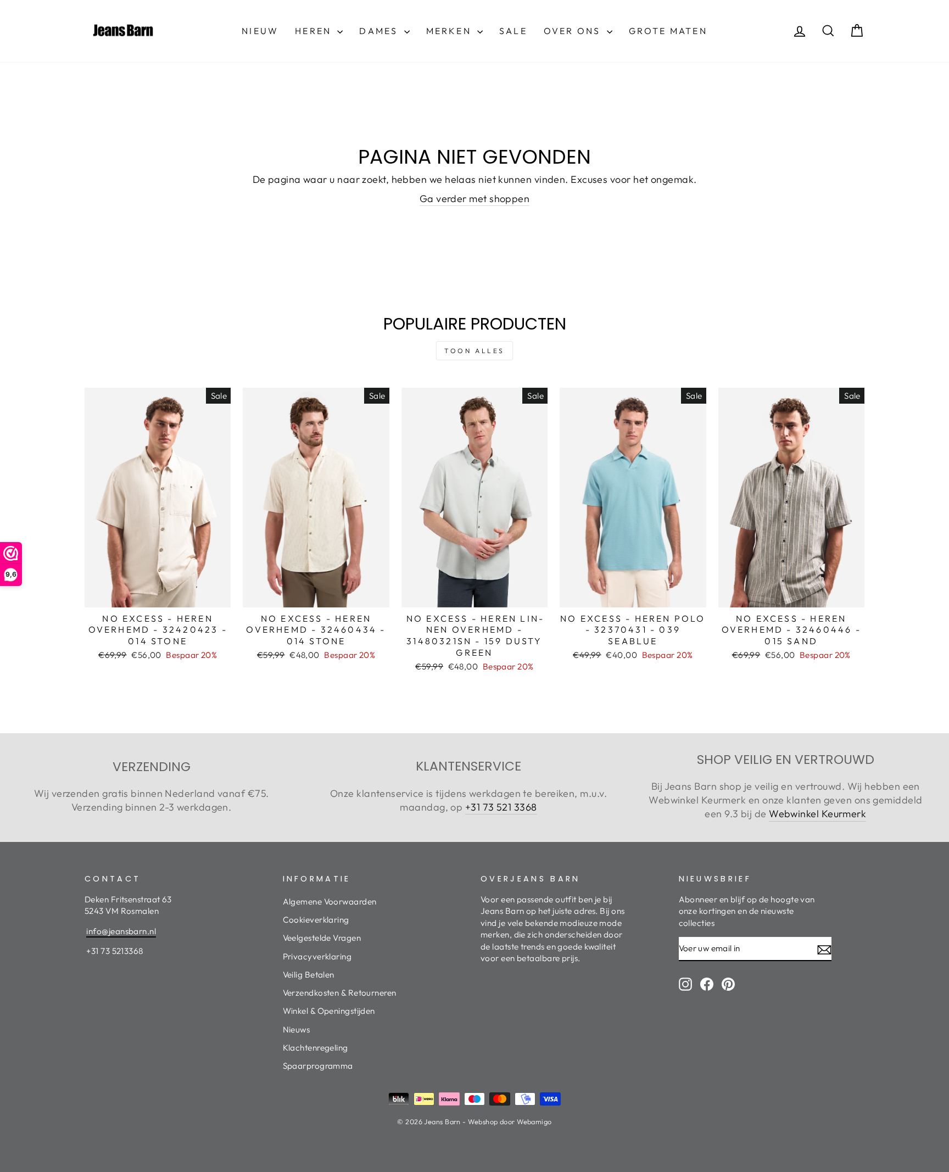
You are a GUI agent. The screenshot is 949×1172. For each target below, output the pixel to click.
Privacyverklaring (317, 956)
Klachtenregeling (315, 1047)
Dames (380, 30)
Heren (314, 30)
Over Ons (574, 30)
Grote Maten (668, 30)
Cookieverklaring (316, 919)
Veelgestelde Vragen (322, 938)
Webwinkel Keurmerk (817, 813)
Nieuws (296, 1029)
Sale (513, 30)
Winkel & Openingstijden (329, 1011)
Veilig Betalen (308, 974)
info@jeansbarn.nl (121, 931)
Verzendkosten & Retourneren (340, 992)
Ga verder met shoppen (474, 198)
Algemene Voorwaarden (330, 901)
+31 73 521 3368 (501, 807)
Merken (450, 30)
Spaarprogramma (318, 1066)
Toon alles (474, 351)
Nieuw (260, 30)
